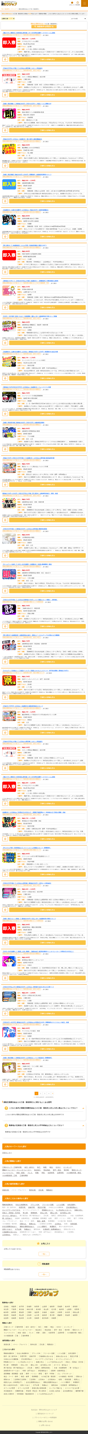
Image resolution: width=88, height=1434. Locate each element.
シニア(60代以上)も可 (55, 1362)
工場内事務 (24, 1175)
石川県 (53, 1309)
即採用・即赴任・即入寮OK (36, 1391)
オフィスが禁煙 (9, 1388)
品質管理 (60, 1173)
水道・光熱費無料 (60, 1368)
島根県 (13, 1315)
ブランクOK (35, 1205)
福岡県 (75, 1315)
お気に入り (72, 4)
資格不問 (31, 1207)
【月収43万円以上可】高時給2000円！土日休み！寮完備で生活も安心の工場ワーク (28, 987)
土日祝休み (6, 1235)
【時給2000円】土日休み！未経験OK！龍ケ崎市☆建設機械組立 (22, 139)
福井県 (61, 1309)
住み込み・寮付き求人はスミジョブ (44, 1410)
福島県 (52, 1306)
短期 (60, 1379)
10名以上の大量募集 (11, 1359)
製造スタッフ (33, 283)
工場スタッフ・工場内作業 (21, 35)
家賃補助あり (43, 1371)
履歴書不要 (80, 1391)
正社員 (41, 1190)
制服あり (27, 1229)
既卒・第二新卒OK (10, 1356)
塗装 (43, 1173)
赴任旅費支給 (68, 1391)
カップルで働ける (55, 1388)
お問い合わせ (45, 1425)
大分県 (29, 1318)
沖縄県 (53, 1318)
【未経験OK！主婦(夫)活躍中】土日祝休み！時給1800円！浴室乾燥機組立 (25, 210)
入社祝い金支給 (54, 1391)
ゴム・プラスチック (64, 1374)
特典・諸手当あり (29, 1371)
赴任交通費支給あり (9, 1226)
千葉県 (13, 1309)
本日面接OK (8, 1391)
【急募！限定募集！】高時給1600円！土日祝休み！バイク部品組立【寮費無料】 (27, 1058)
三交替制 (32, 1379)
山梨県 (69, 1309)
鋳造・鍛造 (20, 1173)
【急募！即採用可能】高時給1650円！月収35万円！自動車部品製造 (23, 422)
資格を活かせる (61, 1356)
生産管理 (51, 1173)
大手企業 (18, 1229)
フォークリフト (8, 1173)
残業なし (77, 1379)
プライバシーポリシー (42, 1417)
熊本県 (21, 1318)
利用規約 (53, 1417)
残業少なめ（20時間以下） (13, 1382)
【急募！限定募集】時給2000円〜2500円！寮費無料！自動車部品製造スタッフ (26, 174)
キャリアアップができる (11, 1210)
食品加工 (37, 1170)
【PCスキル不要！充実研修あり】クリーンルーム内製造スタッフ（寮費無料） (26, 848)
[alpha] (9, 3)
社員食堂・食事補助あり (52, 1229)
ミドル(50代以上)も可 (45, 1394)
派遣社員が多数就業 (39, 1388)
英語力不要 (42, 1207)
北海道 (6, 1306)
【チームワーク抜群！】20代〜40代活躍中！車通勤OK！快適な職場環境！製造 (27, 564)
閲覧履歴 (77, 4)
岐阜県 (6, 1312)
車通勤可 (53, 1226)
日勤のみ (23, 1224)
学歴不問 (22, 1207)
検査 (31, 850)
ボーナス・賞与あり (9, 1215)
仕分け (58, 1167)
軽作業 (66, 1170)
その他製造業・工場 (43, 283)
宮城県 (29, 1306)
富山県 (46, 1309)
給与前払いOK (65, 1213)
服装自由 (54, 1385)
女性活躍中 (71, 1205)
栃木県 (67, 1306)
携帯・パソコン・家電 (34, 1374)
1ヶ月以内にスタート (64, 1210)
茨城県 (59, 1306)
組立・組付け (33, 70)
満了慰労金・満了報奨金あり (14, 1368)
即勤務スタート (48, 1210)
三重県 (29, 1312)
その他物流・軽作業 (65, 1376)
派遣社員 (5, 1190)
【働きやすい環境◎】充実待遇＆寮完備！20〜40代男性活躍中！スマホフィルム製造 (28, 33)
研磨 (37, 1173)
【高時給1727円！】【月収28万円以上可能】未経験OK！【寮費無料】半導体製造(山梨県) (30, 281)
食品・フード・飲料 (11, 1376)
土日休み (58, 1224)
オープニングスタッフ (64, 1359)
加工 (39, 70)
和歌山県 (76, 1312)
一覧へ (44, 1254)
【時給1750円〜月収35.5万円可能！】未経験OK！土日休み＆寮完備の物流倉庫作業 (28, 458)
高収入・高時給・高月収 (11, 1213)
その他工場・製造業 (48, 1376)
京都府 (44, 1312)
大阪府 (52, 1312)
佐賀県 (6, 1318)
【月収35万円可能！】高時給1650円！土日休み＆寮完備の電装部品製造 (24, 529)
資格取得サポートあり (12, 1371)
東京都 (21, 1309)
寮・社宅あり (7, 1218)
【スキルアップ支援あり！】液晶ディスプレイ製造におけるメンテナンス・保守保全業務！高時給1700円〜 (35, 670)
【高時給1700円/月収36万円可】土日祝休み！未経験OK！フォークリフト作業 (26, 387)
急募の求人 (78, 1210)
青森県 (13, 1306)
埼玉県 (6, 1309)
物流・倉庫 (41, 1221)
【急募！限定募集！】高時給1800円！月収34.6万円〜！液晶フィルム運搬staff (26, 103)
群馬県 (75, 1306)
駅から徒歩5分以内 (10, 1385)
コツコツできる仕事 (72, 1388)
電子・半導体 (49, 1374)
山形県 (44, 1306)
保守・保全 (33, 672)
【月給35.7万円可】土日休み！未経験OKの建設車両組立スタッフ (22, 706)
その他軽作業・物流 (73, 1173)
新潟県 (38, 1309)
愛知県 (21, 1312)
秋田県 (36, 1306)
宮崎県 (36, 1318)
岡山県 (21, 1315)
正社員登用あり (72, 1207)
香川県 (52, 1315)
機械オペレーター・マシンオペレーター (17, 1170)
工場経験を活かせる (9, 1232)
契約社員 (32, 35)
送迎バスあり (7, 1229)
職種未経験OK (7, 1205)
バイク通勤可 (42, 1226)
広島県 (29, 1315)
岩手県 (21, 1306)
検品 (51, 1167)
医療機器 (35, 1376)
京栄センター (7, 1153)
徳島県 (44, 1315)
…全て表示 (45, 35)
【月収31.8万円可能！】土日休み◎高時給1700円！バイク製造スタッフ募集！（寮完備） (30, 600)
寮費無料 (34, 1213)
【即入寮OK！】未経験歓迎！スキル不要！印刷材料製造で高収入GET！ (24, 245)
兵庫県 (59, 1312)
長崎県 (13, 1318)
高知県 (67, 1315)
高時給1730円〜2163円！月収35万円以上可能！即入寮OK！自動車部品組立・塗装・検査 (30, 493)
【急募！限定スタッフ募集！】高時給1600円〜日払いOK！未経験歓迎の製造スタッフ (29, 918)
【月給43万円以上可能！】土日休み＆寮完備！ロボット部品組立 (22, 68)
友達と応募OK (9, 1394)
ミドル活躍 (60, 1205)
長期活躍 (73, 1224)
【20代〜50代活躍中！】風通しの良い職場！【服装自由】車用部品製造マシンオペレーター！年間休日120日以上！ (38, 951)
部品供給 (47, 1170)
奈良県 (67, 1312)
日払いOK (44, 1213)
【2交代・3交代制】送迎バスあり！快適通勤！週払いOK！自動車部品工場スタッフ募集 (29, 316)
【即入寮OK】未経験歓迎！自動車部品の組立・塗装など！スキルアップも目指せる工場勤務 (30, 635)
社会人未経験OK (22, 1205)
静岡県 (13, 1312)
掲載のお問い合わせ (45, 1421)
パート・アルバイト (20, 1344)
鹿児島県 (45, 1318)
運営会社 (40, 1414)
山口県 (36, 1315)
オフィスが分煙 (23, 1388)
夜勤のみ (32, 1224)
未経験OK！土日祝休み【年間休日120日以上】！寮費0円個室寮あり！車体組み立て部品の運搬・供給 (33, 812)
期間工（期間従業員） (43, 1368)
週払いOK (54, 1213)
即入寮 (25, 1213)
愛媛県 (59, 1315)
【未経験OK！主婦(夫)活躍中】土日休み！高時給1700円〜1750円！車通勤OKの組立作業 (30, 352)
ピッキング (67, 1167)
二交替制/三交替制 (19, 1379)
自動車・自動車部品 (58, 1371)
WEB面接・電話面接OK (25, 1394)
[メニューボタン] (84, 3)
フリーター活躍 (48, 1205)
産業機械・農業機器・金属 (13, 1374)
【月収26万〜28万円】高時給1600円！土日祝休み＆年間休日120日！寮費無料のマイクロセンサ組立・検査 (35, 1022)
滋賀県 (36, 1312)
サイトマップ (49, 1414)
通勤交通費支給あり (8, 35)
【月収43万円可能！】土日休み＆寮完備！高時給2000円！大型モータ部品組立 (26, 883)
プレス (30, 1173)
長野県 (76, 1309)
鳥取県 (6, 1315)
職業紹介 (38, 35)
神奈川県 (30, 1309)
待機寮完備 (19, 1391)
